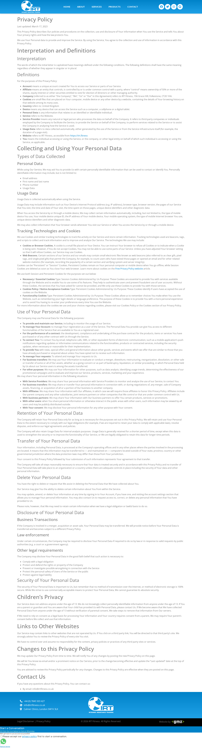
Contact (132, 6)
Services (97, 6)
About (81, 6)
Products (115, 6)
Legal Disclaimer (25, 721)
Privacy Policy (43, 721)
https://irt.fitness (79, 135)
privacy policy (29, 736)
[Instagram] (174, 6)
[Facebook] (161, 6)
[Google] (180, 6)
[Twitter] (167, 6)
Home (66, 6)
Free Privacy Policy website (129, 268)
